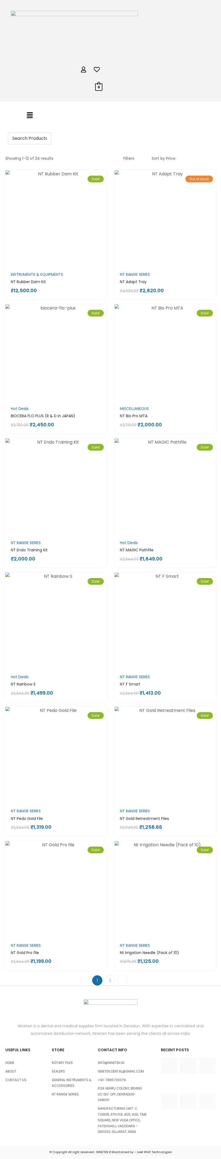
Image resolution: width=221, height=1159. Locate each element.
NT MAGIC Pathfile (137, 550)
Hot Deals (20, 408)
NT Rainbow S (23, 684)
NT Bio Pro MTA (133, 416)
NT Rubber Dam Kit (28, 281)
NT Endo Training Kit (29, 550)
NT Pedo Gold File (27, 818)
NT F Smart (130, 684)
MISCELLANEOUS (134, 408)
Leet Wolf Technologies (154, 1152)
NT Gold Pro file (25, 952)
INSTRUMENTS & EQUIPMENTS (37, 274)
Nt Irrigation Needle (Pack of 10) (149, 952)
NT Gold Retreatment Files (144, 818)
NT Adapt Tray (133, 281)
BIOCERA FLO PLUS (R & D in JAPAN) (43, 416)
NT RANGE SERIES (135, 274)
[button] (29, 115)
